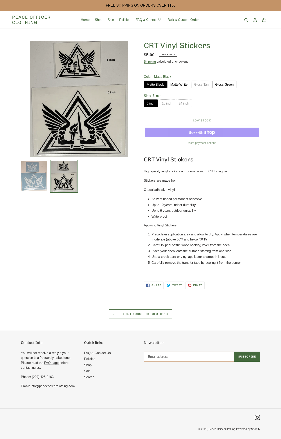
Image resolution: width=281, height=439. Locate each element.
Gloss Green (224, 84)
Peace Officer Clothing (31, 19)
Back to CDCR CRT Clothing (144, 314)
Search (89, 377)
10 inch (167, 103)
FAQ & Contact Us (97, 353)
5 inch (151, 103)
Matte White (178, 84)
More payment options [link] (202, 143)
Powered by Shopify (248, 429)
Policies (89, 359)
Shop (88, 365)
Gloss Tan (201, 84)
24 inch (184, 103)
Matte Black (155, 84)
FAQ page (51, 363)
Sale (87, 371)
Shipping (150, 61)
